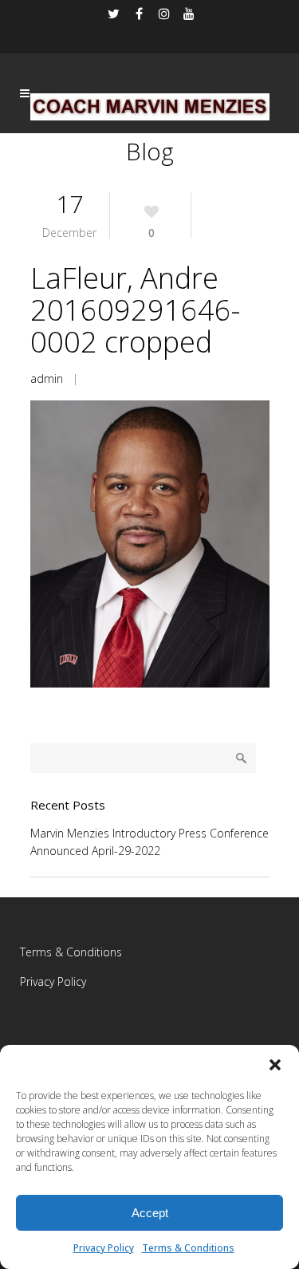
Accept (150, 1213)
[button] (275, 1065)
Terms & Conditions (188, 1248)
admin (46, 378)
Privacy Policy (103, 1248)
